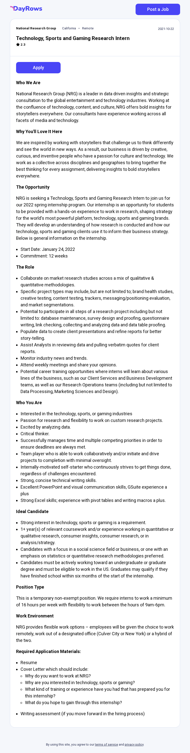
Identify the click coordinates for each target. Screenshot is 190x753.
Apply (38, 67)
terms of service (106, 744)
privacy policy (134, 744)
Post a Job (158, 9)
